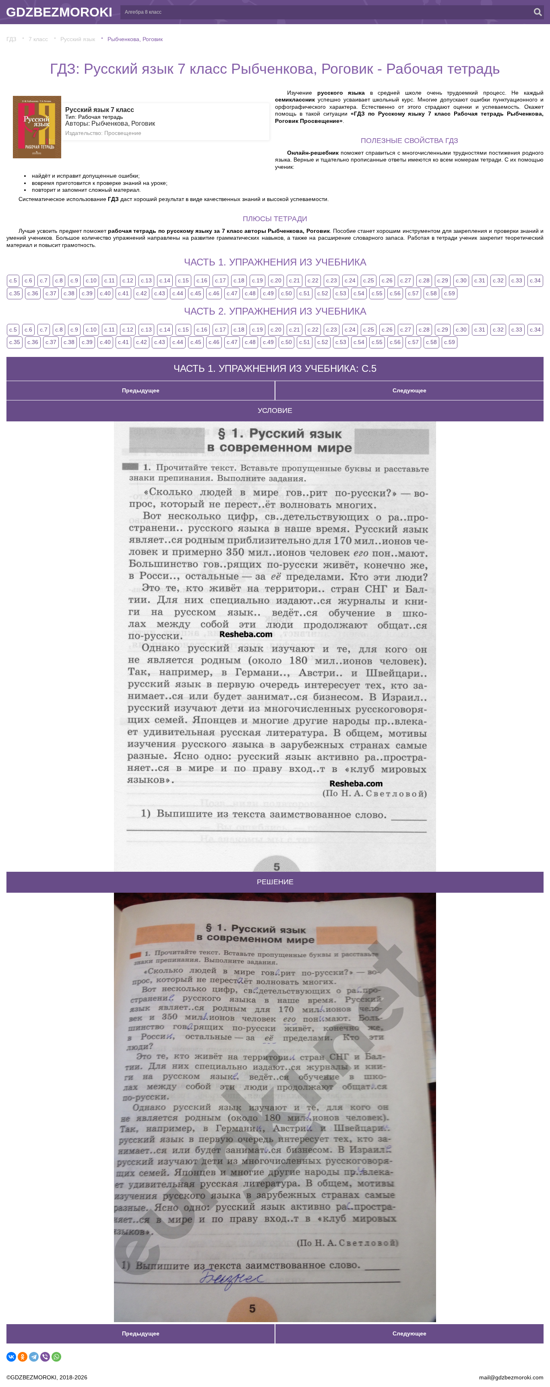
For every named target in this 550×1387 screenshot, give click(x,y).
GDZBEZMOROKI (59, 12)
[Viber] (45, 1357)
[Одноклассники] (22, 1357)
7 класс (38, 39)
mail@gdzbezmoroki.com (511, 1377)
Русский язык (77, 39)
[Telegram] (34, 1357)
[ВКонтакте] (11, 1357)
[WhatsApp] (56, 1357)
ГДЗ (11, 39)
